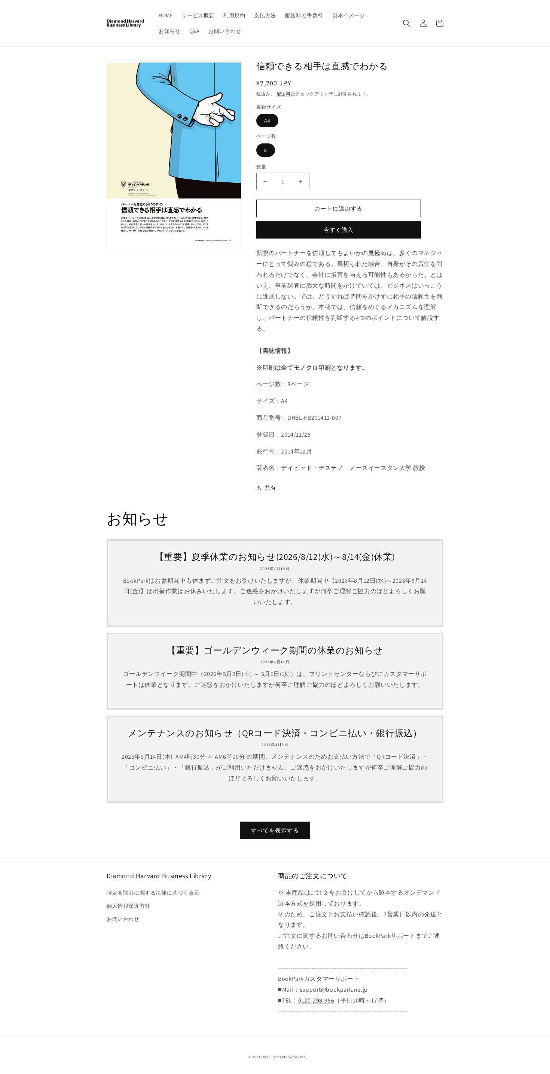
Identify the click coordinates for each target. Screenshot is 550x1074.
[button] (406, 23)
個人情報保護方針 (128, 905)
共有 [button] (270, 487)
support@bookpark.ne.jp (334, 989)
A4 (267, 120)
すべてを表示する (275, 830)
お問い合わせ (123, 919)
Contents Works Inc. (289, 1057)
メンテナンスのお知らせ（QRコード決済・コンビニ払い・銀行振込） (275, 733)
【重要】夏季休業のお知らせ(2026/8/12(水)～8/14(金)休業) (275, 556)
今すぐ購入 (339, 229)
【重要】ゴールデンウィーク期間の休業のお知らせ (275, 650)
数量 (261, 167)
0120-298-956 (316, 1000)
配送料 (283, 94)
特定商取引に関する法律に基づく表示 (153, 892)
